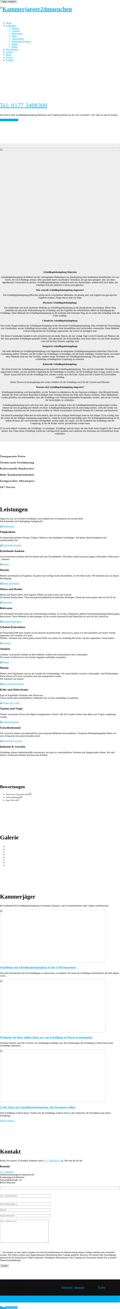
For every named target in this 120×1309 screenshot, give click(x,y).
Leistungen (11, 25)
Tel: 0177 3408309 (23, 105)
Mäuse (15, 44)
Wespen (15, 28)
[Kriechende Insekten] (10, 545)
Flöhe (14, 36)
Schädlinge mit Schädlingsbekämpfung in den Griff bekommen (38, 967)
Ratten (15, 46)
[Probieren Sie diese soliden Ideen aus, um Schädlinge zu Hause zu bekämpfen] (60, 1006)
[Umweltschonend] (9, 722)
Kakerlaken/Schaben (21, 41)
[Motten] (4, 662)
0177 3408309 (6, 1172)
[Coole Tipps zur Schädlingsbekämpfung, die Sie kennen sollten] (60, 1076)
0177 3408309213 (51, 1160)
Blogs (8, 54)
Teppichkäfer (18, 39)
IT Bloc (101, 1287)
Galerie (9, 52)
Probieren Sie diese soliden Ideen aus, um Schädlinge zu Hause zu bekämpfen (46, 1037)
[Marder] (4, 564)
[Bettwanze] (6, 602)
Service (9, 57)
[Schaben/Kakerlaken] (11, 621)
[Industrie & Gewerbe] (11, 741)
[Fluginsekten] (7, 526)
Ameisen (16, 31)
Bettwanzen (17, 33)
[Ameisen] (5, 643)
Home (9, 23)
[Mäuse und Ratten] (9, 583)
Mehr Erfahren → (8, 1120)
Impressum (79, 1287)
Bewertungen (12, 49)
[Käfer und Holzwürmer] (12, 684)
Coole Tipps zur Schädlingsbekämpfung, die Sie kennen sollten (37, 1107)
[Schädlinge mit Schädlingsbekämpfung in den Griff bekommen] (60, 936)
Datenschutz (67, 1287)
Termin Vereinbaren (9, 120)
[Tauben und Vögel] (10, 703)
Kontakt (9, 60)
